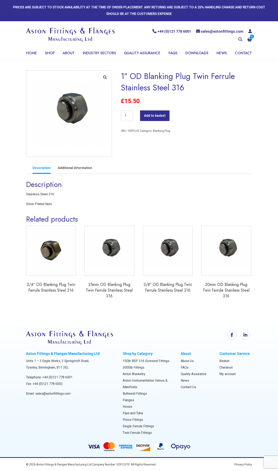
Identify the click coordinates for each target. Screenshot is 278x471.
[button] (105, 77)
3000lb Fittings (133, 367)
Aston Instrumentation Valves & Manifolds (145, 384)
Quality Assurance (142, 53)
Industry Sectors (99, 53)
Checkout (226, 367)
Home (31, 53)
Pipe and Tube (133, 413)
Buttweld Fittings (135, 393)
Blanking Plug (161, 130)
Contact (243, 53)
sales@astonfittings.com (53, 393)
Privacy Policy (243, 464)
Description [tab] (41, 168)
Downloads (196, 53)
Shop (50, 53)
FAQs (173, 53)
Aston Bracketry (134, 374)
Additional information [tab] (75, 168)
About (69, 53)
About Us (187, 361)
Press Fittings (133, 420)
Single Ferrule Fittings (138, 426)
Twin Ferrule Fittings (137, 433)
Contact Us (188, 387)
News (222, 53)
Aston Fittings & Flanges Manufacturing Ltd (63, 464)
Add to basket (154, 116)
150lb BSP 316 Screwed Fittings (146, 361)
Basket (224, 361)
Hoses (127, 407)
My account (227, 374)
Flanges (128, 400)
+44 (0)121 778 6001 (57, 377)
